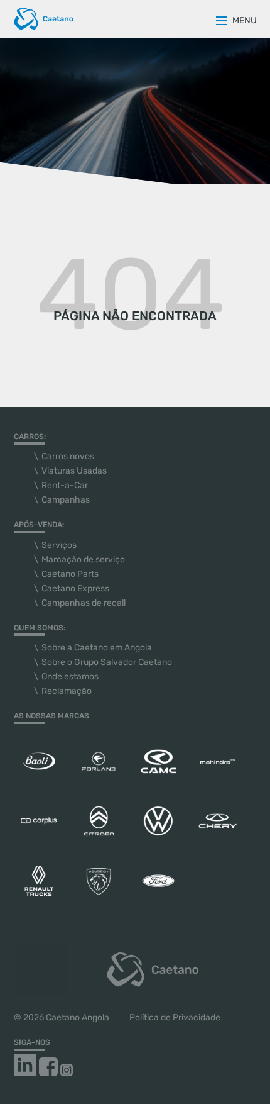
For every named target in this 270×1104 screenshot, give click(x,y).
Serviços (59, 545)
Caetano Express (75, 588)
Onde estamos (70, 676)
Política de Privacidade (174, 1017)
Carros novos (67, 456)
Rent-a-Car (64, 485)
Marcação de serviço (83, 559)
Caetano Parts (70, 574)
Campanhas (65, 499)
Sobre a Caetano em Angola (96, 647)
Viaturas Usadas (74, 471)
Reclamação (66, 691)
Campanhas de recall (83, 603)
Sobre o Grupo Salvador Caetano (106, 662)
